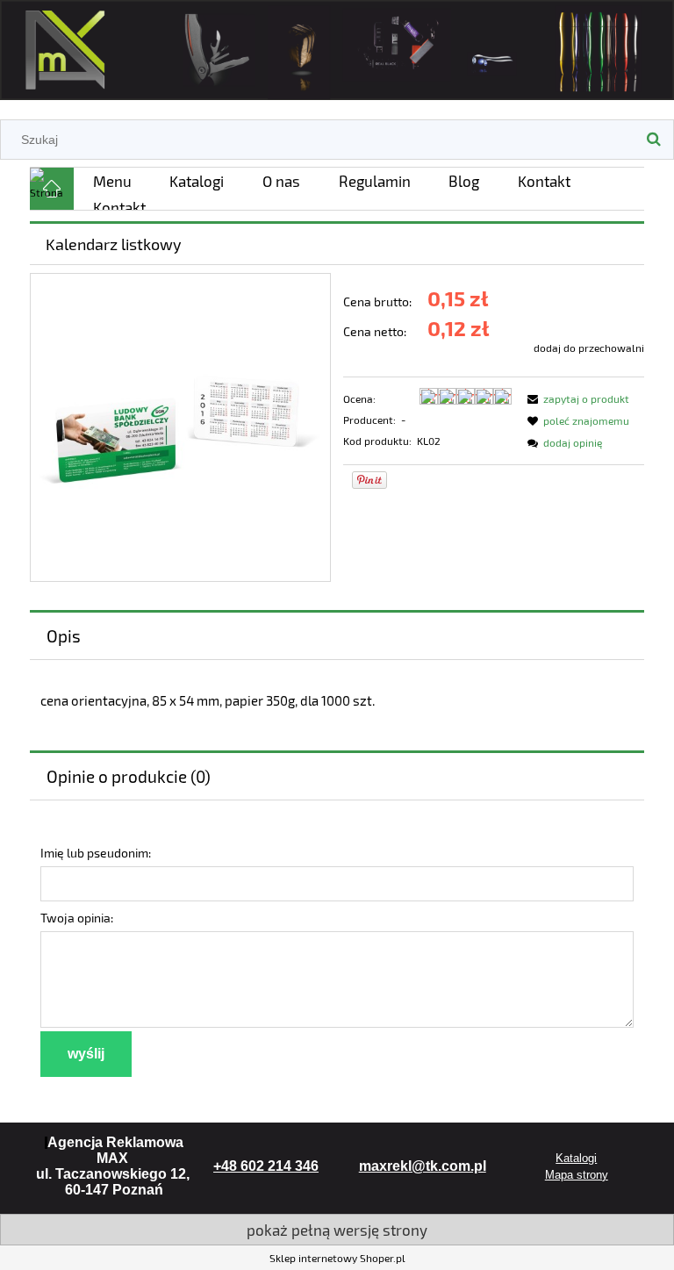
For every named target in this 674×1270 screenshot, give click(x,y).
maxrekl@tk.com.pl (422, 1166)
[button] (575, 398)
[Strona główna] (337, 47)
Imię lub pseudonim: (95, 852)
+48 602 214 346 (266, 1166)
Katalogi (576, 1158)
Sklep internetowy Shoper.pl (337, 1258)
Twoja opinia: (76, 917)
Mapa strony (576, 1174)
